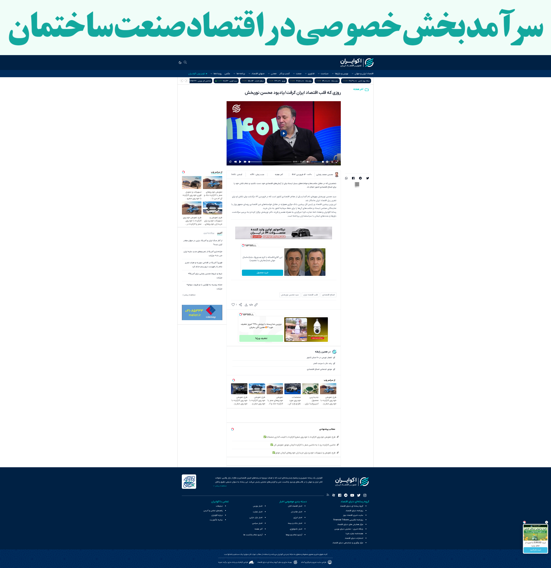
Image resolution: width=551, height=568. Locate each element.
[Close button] (546, 522)
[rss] (328, 495)
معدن (274, 73)
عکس (227, 73)
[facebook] (353, 179)
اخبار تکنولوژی (296, 529)
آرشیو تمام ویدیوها (294, 534)
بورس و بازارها (341, 73)
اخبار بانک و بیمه (295, 523)
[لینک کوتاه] (256, 305)
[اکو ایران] (357, 62)
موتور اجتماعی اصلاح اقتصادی (319, 369)
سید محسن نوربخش (290, 294)
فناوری (311, 73)
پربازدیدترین (208, 233)
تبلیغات (219, 506)
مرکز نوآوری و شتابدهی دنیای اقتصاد (347, 542)
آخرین (219, 233)
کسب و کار (284, 73)
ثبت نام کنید (535, 550)
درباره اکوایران (217, 515)
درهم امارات (317, 81)
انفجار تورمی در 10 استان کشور (319, 357)
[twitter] (367, 179)
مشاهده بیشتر (189, 295)
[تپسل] (243, 245)
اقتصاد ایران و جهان (364, 73)
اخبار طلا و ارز (296, 511)
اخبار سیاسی (257, 523)
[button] (182, 80)
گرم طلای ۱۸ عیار (201, 81)
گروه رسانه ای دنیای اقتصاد (351, 506)
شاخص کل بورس (262, 81)
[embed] (251, 305)
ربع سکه (366, 81)
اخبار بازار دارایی (255, 517)
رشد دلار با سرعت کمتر (322, 363)
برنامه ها (240, 73)
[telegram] (360, 179)
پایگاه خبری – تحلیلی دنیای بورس (348, 529)
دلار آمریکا (228, 81)
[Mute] (291, 339)
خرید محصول (262, 272)
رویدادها (218, 73)
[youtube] (352, 495)
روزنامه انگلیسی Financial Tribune (348, 519)
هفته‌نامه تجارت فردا (354, 533)
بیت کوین (291, 81)
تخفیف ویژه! (261, 338)
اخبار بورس (257, 506)
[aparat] (333, 495)
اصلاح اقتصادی (328, 294)
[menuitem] (246, 305)
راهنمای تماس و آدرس (213, 510)
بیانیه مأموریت (216, 519)
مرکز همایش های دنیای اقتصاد (350, 524)
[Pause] (287, 339)
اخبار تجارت (257, 511)
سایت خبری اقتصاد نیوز (353, 515)
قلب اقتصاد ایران (310, 294)
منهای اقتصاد (258, 73)
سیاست (324, 73)
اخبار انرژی (297, 517)
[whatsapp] (346, 179)
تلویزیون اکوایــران (196, 73)
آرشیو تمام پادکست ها (252, 534)
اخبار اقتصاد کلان (295, 506)
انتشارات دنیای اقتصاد (354, 538)
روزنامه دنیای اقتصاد (354, 510)
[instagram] (364, 495)
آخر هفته (358, 89)
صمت (298, 73)
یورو (341, 81)
